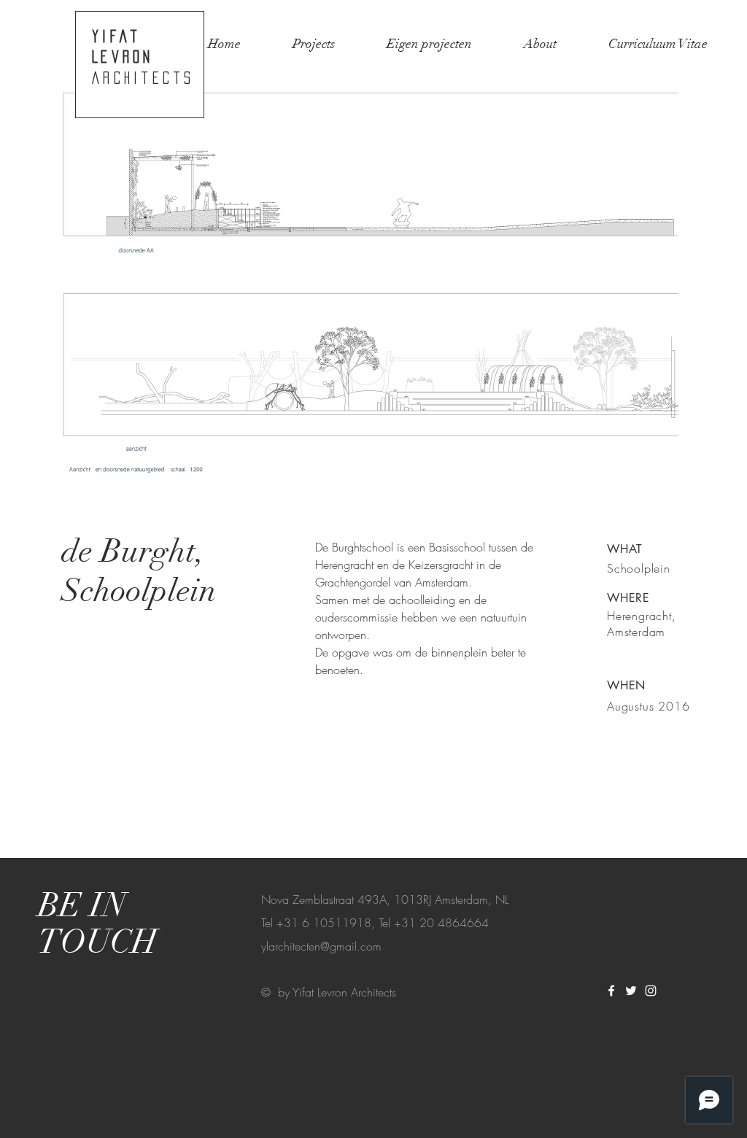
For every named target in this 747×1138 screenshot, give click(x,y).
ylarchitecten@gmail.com (321, 946)
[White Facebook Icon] (611, 990)
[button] (369, 292)
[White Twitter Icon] (631, 990)
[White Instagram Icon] (650, 990)
